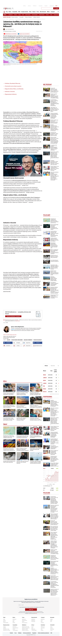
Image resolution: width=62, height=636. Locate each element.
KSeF (13, 621)
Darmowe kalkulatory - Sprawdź (13, 316)
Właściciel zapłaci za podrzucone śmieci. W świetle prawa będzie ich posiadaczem (36, 406)
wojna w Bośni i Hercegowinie (17, 339)
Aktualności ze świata (6, 630)
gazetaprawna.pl (52, 5)
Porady (51, 630)
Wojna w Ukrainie (28, 17)
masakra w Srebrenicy (28, 339)
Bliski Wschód (27, 14)
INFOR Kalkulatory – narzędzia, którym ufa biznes (18, 313)
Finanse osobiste (14, 17)
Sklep (57, 5)
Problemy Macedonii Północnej (12, 83)
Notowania (52, 617)
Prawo (32, 626)
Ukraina (47, 14)
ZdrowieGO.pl (40, 5)
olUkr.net (12, 329)
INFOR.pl (24, 5)
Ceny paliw (21, 17)
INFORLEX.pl (34, 5)
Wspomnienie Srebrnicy (11, 94)
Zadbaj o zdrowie (36, 17)
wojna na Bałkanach (38, 339)
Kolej (41, 621)
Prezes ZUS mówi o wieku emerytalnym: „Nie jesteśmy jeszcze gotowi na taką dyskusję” (8, 419)
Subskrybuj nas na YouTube (11, 33)
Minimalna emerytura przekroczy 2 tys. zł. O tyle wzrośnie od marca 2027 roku (36, 419)
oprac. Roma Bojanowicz (9, 29)
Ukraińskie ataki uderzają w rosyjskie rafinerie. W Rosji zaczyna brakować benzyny (35, 462)
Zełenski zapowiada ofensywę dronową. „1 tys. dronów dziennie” (22, 462)
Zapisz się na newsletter (24, 33)
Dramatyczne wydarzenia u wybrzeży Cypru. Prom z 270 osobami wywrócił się (8, 436)
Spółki (51, 620)
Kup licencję (17, 320)
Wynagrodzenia (24, 620)
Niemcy (15, 14)
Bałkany (8, 339)
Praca (23, 617)
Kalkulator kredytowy (25, 630)
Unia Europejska (34, 14)
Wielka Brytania (41, 14)
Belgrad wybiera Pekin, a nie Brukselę (14, 88)
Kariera (23, 621)
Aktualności (11, 14)
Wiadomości (43, 626)
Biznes (14, 617)
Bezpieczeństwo (57, 14)
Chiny (51, 14)
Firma (13, 620)
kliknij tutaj (35, 613)
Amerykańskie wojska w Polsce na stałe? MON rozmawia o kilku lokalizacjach (21, 419)
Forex (51, 621)
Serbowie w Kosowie (10, 91)
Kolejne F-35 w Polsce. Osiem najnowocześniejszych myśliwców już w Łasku (22, 393)
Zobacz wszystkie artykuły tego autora (9, 334)
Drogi (41, 620)
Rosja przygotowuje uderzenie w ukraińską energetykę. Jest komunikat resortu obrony (22, 436)
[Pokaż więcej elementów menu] (58, 11)
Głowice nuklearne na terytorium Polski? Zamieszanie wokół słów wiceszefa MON (21, 406)
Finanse (14, 622)
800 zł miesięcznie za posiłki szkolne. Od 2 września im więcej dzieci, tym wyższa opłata (9, 393)
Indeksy (51, 619)
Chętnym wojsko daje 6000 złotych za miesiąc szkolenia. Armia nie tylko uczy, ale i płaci (9, 337)
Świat (5, 14)
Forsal (4, 19)
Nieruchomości (34, 617)
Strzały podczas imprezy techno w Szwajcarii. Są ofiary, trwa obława (36, 436)
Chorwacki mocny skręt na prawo (13, 86)
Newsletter (46, 5)
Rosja (19, 14)
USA (23, 14)
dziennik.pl (29, 5)
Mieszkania (33, 620)
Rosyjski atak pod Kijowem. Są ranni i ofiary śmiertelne (9, 462)
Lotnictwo (42, 622)
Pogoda (42, 630)
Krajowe (4, 626)
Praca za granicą (24, 622)
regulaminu (31, 607)
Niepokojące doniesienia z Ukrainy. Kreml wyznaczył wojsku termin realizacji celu (9, 449)
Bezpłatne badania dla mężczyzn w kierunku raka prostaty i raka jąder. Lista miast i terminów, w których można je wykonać (35, 393)
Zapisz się (31, 609)
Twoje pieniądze (15, 630)
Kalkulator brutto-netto (25, 626)
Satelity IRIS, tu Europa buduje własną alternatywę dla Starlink (36, 449)
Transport (43, 617)
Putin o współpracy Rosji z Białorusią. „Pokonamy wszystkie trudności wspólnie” (23, 449)
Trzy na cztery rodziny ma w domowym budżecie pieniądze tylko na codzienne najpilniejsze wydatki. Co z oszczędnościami (9, 406)
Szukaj (57, 8)
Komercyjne (33, 621)
